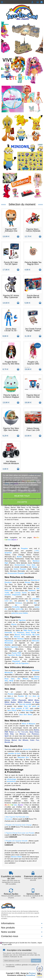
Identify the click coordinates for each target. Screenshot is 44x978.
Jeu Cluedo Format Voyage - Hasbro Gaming (33, 331)
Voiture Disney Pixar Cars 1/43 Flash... (33, 430)
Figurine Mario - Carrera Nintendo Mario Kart (33, 231)
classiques (18, 694)
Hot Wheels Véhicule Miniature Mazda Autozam (11, 463)
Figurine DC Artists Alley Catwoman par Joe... (11, 297)
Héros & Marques (20, 720)
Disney (25, 694)
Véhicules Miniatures (22, 667)
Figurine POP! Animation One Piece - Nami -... (11, 231)
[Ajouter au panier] (18, 236)
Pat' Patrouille (34, 694)
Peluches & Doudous (22, 577)
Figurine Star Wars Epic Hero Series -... (11, 430)
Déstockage (16, 769)
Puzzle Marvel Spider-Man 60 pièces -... (33, 297)
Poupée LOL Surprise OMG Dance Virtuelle (33, 364)
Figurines (15, 617)
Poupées (15, 545)
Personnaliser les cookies (27, 490)
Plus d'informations (10, 490)
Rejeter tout (22, 496)
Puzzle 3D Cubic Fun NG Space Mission (11, 264)
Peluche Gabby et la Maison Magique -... (11, 397)
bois (9, 696)
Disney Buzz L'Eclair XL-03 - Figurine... (11, 331)
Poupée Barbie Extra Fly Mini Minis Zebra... (11, 364)
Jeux (12, 688)
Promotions (13, 772)
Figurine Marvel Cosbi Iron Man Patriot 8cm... (33, 397)
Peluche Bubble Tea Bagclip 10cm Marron (33, 264)
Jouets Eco (16, 746)
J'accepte (22, 502)
